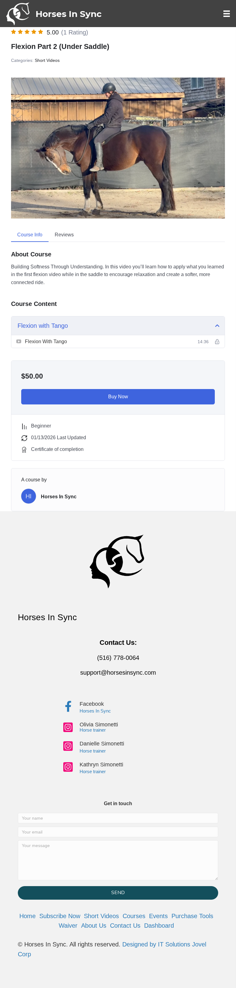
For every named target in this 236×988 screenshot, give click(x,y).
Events (158, 916)
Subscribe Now (59, 916)
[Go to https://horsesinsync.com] (54, 14)
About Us (93, 925)
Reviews (64, 234)
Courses (134, 916)
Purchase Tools (192, 916)
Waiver (68, 925)
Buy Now (118, 396)
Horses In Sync (59, 496)
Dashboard (159, 925)
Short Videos (47, 60)
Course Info (29, 234)
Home (27, 916)
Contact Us (125, 925)
